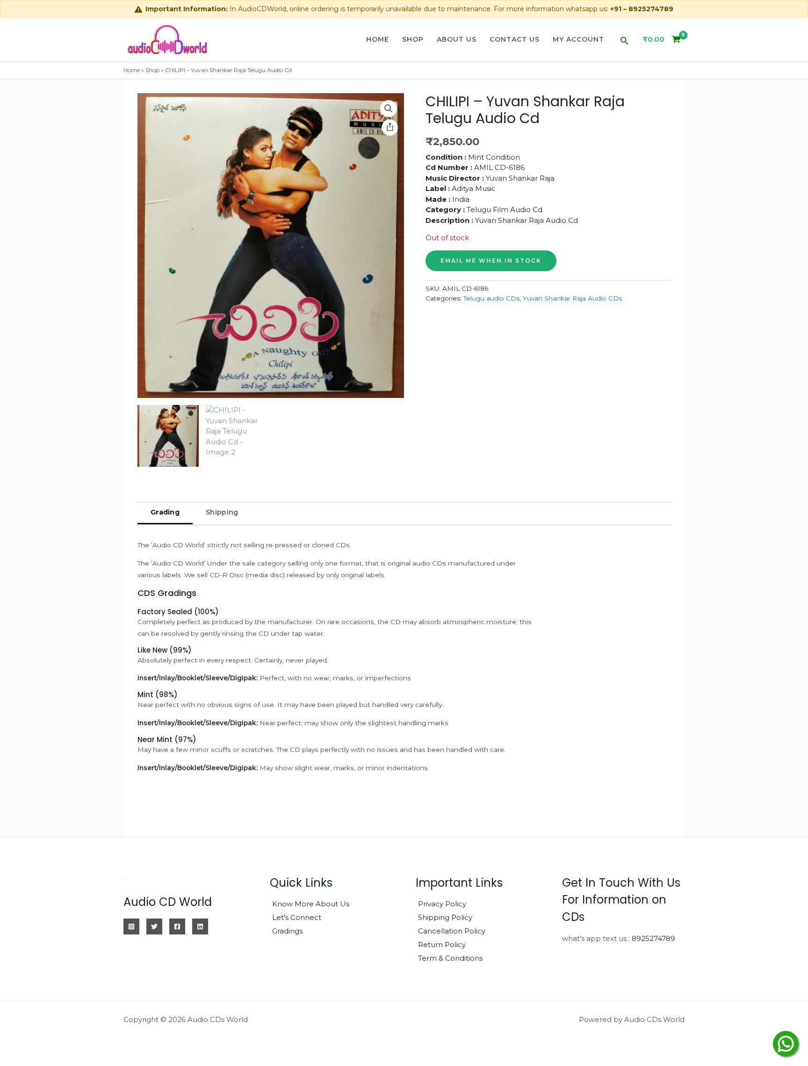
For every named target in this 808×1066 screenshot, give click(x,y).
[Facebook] (177, 926)
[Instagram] (131, 926)
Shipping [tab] (222, 512)
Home (377, 39)
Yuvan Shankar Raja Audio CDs (572, 298)
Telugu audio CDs (491, 298)
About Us (456, 39)
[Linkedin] (200, 926)
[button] (624, 39)
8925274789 (653, 938)
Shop (413, 39)
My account (578, 39)
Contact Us (515, 39)
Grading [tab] (165, 512)
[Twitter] (154, 926)
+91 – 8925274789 (641, 9)
